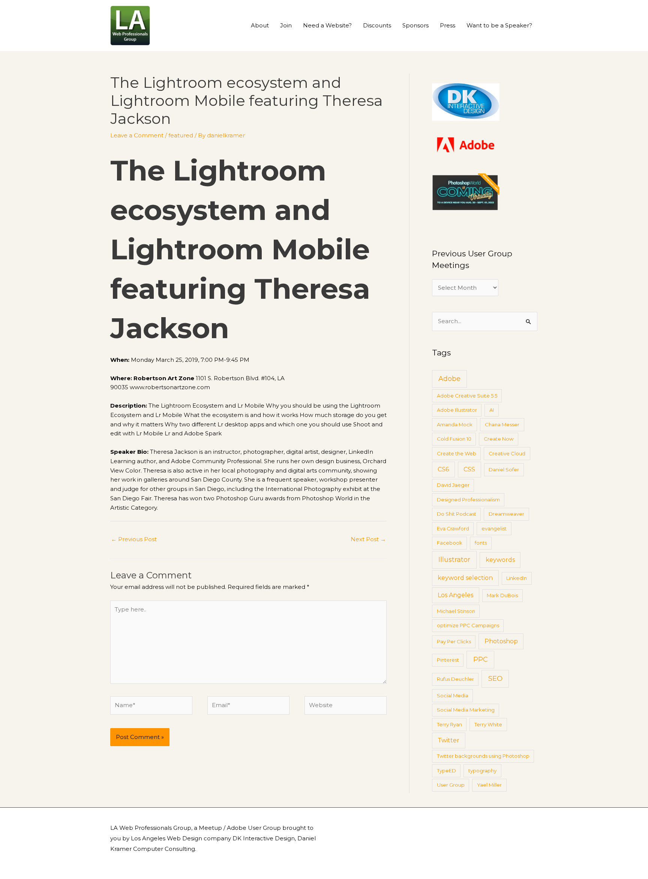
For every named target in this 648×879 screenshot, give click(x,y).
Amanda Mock (454, 424)
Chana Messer (502, 424)
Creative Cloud (507, 453)
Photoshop (501, 641)
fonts (481, 543)
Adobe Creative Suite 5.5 (467, 396)
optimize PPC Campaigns (468, 625)
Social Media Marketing (466, 710)
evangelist (494, 528)
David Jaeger (453, 485)
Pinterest (448, 660)
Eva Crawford (453, 528)
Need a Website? (327, 25)
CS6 (443, 469)
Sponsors (415, 25)
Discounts (377, 25)
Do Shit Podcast (456, 514)
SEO (495, 678)
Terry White (488, 724)
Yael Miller (489, 785)
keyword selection (465, 577)
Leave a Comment (137, 135)
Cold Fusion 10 (454, 439)
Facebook (449, 543)
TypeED (446, 771)
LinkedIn (516, 578)
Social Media (452, 695)
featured (180, 135)
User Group (451, 785)
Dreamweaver (506, 514)
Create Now (498, 439)
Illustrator (454, 559)
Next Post (368, 539)
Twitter (448, 740)
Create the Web (456, 453)
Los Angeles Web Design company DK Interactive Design (213, 838)
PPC (480, 659)
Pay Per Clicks (454, 641)
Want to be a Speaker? (499, 25)
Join (286, 25)
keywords (500, 559)
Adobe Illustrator (457, 410)
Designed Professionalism (468, 500)
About (260, 25)
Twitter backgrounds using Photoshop (483, 756)
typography (482, 771)
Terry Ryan (449, 724)
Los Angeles (455, 595)
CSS (469, 469)
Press (447, 25)
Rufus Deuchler (455, 679)
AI (491, 410)
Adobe (449, 379)
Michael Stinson (456, 611)
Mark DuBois (502, 595)
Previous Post (134, 539)
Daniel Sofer (504, 470)
